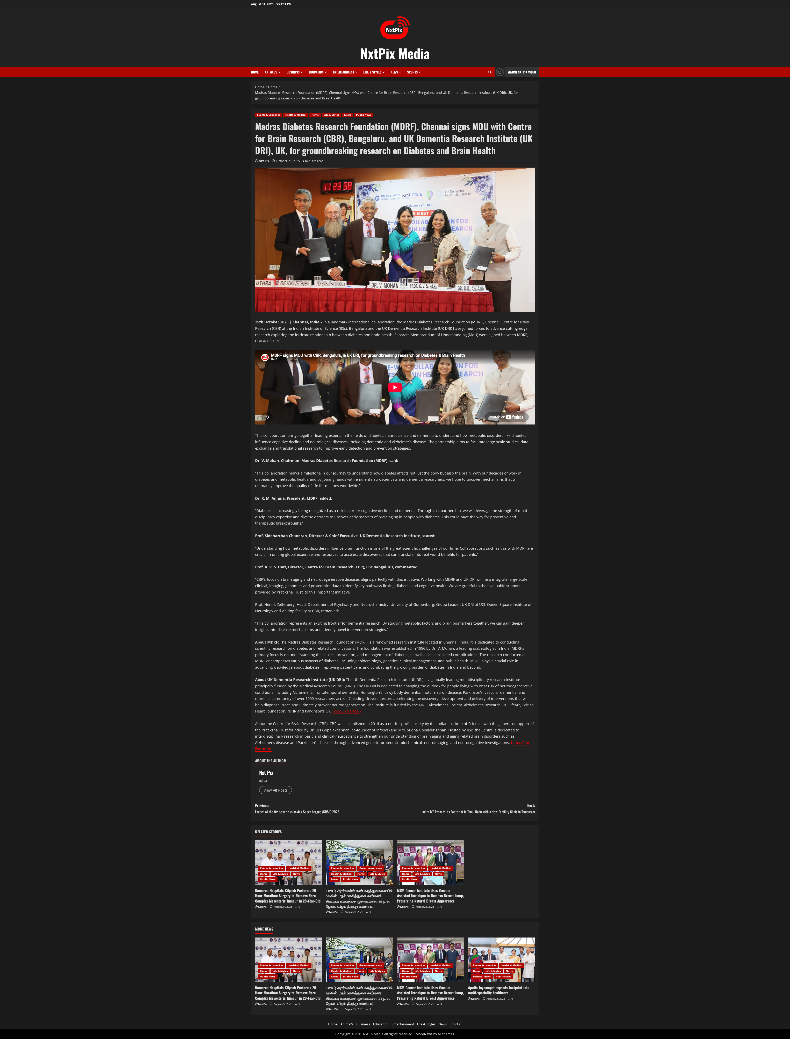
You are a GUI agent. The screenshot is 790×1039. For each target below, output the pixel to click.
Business (293, 72)
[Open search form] (489, 72)
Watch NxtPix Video (522, 72)
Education (316, 72)
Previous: (297, 808)
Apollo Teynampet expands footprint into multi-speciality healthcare (498, 990)
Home (255, 72)
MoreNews (424, 1034)
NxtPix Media (395, 53)
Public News (363, 115)
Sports (412, 72)
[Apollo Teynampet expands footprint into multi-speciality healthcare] (501, 960)
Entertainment (343, 72)
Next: (478, 808)
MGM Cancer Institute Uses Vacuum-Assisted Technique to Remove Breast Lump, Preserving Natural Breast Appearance (430, 895)
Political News (482, 976)
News (394, 72)
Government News (370, 868)
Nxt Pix (264, 161)
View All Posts (276, 790)
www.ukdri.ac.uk (347, 711)
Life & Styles (372, 72)
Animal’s (271, 72)
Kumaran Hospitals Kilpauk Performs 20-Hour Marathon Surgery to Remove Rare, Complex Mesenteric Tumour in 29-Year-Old (288, 895)
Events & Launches (268, 115)
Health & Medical (295, 115)
